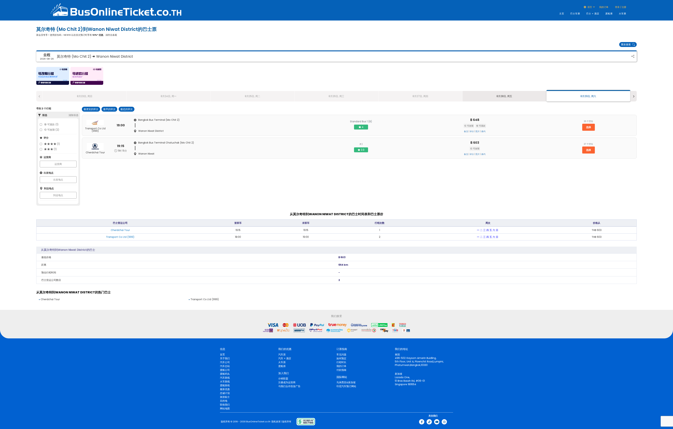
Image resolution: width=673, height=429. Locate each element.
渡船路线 (225, 385)
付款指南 (341, 370)
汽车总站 (225, 366)
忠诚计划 (225, 393)
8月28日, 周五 (504, 96)
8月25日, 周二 (252, 96)
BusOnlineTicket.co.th (258, 421)
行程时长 (341, 362)
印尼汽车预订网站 (346, 386)
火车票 (622, 13)
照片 (477, 131)
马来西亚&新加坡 (346, 382)
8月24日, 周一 (168, 96)
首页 (222, 354)
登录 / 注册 (620, 7)
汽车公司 (225, 362)
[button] (52, 76)
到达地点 (58, 195)
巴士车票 (575, 13)
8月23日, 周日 (84, 96)
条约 (483, 131)
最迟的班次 (126, 109)
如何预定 (341, 358)
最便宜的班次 (91, 109)
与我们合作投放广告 (289, 386)
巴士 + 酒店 (592, 13)
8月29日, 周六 (588, 96)
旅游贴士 (225, 397)
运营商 (58, 164)
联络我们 (225, 404)
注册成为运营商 (286, 382)
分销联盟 (283, 378)
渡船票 (609, 13)
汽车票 (282, 354)
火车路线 (225, 381)
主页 (561, 13)
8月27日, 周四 (420, 96)
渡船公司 (225, 370)
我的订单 (603, 7)
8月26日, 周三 (336, 96)
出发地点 (58, 179)
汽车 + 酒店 (284, 358)
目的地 (223, 401)
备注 (466, 131)
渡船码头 (225, 374)
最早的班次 (109, 109)
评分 (472, 131)
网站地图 (225, 408)
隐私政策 (276, 421)
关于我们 (225, 358)
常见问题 (341, 354)
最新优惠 (225, 389)
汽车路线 (225, 377)
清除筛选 (73, 115)
